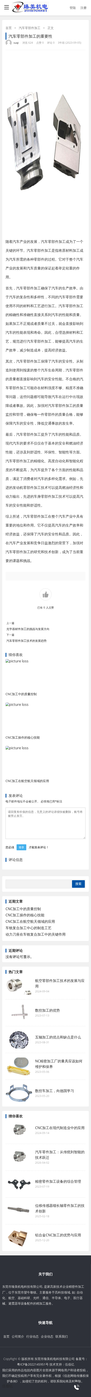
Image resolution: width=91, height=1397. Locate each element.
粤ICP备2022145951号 (33, 1364)
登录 (21, 847)
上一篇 (10, 623)
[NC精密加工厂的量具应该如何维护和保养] (19, 1066)
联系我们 (61, 1336)
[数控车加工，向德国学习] (19, 1093)
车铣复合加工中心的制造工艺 (28, 927)
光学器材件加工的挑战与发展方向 (27, 629)
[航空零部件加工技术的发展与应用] (19, 986)
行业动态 (32, 1336)
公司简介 (18, 1336)
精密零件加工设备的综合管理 (58, 1181)
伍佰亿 (69, 1364)
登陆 (73, 8)
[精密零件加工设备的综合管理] (19, 1184)
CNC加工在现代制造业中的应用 (60, 1127)
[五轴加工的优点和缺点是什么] (19, 1039)
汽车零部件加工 (29, 28)
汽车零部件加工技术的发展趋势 (26, 641)
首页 (9, 28)
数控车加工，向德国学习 (54, 1090)
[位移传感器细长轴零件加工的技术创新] (19, 1211)
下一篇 (10, 635)
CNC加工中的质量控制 (21, 694)
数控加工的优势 (47, 1010)
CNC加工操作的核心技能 (23, 737)
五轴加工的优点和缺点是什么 (58, 1037)
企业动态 (47, 1336)
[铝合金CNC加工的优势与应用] (19, 1238)
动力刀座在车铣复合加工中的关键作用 (36, 934)
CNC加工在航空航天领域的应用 (27, 781)
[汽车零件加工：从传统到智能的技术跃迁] (19, 1157)
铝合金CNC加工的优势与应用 (58, 1235)
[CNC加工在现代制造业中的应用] (19, 1130)
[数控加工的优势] (19, 1013)
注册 (83, 8)
